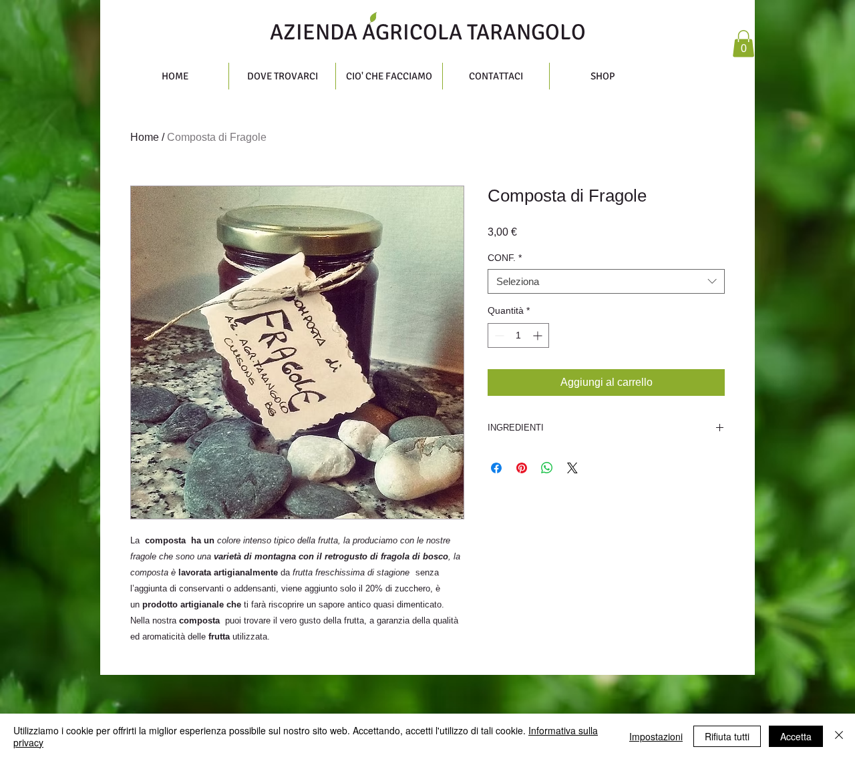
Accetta (796, 736)
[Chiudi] (839, 736)
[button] (743, 43)
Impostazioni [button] (656, 736)
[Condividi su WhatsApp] (547, 468)
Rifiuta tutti (727, 736)
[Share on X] (572, 468)
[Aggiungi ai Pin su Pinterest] (522, 468)
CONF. (505, 257)
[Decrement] (498, 335)
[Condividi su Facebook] (496, 468)
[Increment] (538, 335)
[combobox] (606, 281)
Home (144, 137)
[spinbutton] (518, 335)
